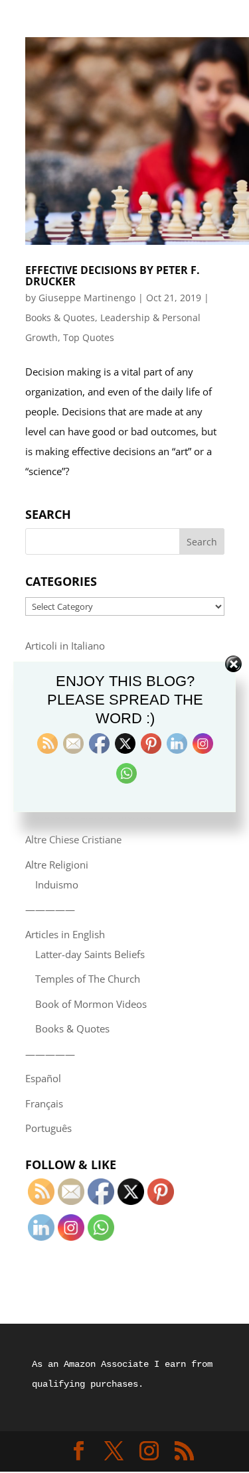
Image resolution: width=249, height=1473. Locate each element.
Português (48, 1128)
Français (44, 1103)
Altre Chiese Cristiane (73, 839)
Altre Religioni (56, 864)
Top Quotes (88, 337)
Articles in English (65, 934)
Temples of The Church (87, 978)
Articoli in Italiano (65, 645)
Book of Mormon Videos (91, 1004)
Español (43, 1078)
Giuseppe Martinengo (87, 297)
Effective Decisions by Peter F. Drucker (112, 276)
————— (50, 909)
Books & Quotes (60, 317)
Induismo (56, 884)
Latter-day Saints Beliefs (90, 954)
